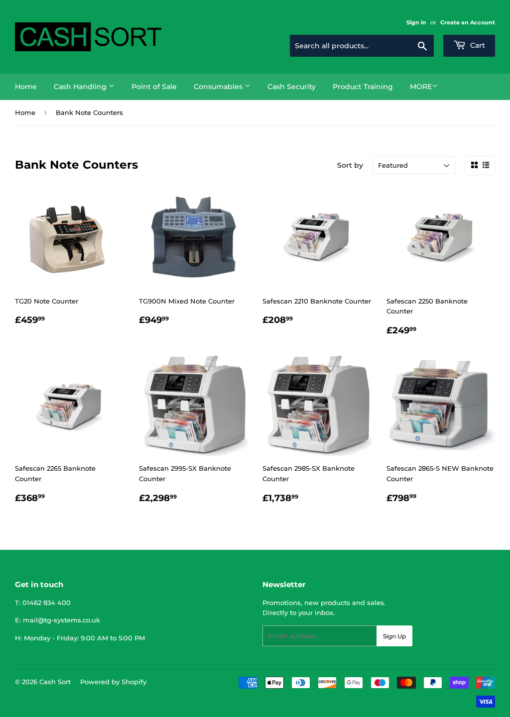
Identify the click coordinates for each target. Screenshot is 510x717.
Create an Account (467, 22)
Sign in (416, 22)
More (421, 86)
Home (26, 86)
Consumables (219, 86)
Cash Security (291, 86)
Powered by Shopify (113, 682)
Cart (476, 45)
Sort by (350, 165)
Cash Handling (81, 86)
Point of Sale (154, 86)
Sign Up (394, 636)
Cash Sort (55, 682)
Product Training (363, 86)
